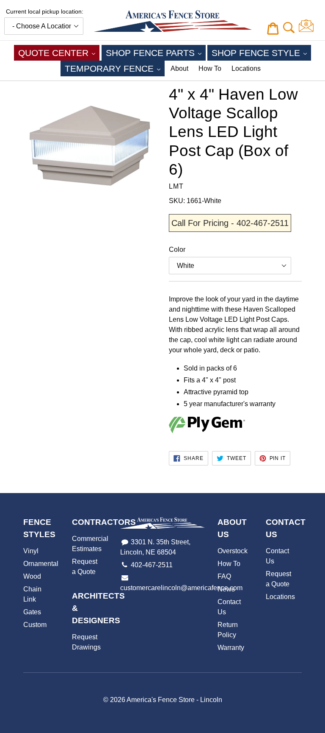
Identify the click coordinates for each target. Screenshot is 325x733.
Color (177, 249)
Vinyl (31, 551)
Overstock (233, 551)
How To (209, 68)
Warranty (231, 647)
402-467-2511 (152, 565)
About (179, 68)
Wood (32, 576)
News (226, 589)
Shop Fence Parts (156, 52)
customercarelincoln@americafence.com (181, 587)
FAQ (224, 576)
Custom (35, 624)
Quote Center (58, 52)
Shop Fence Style (261, 52)
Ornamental (40, 563)
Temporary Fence (115, 68)
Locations (246, 68)
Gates (32, 612)
